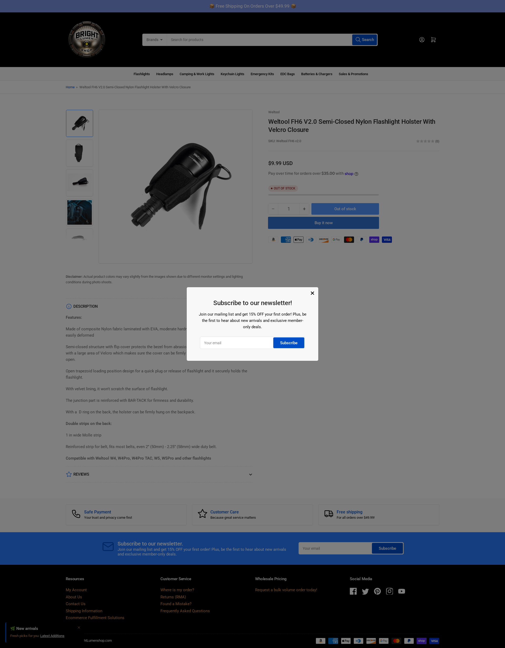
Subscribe (288, 343)
